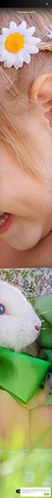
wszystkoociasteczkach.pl (33, 492)
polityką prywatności (37, 491)
